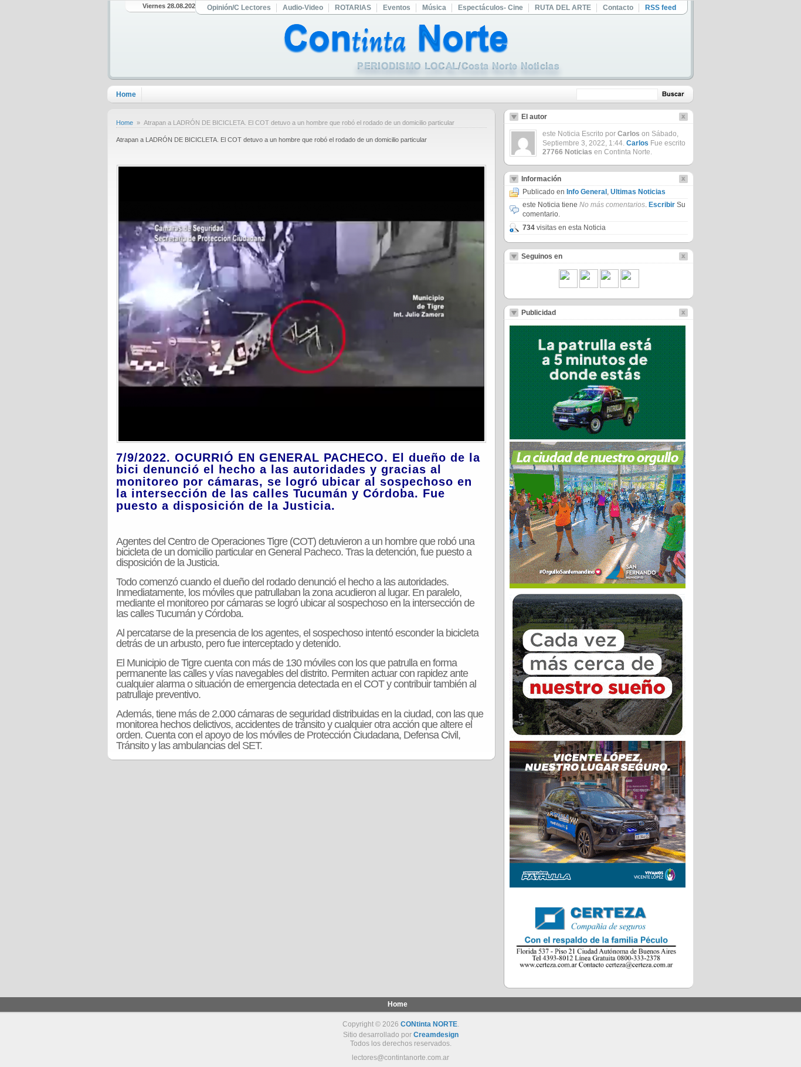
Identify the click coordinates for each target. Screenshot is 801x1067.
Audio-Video (303, 8)
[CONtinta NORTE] (423, 52)
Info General (586, 192)
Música (434, 8)
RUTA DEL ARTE (563, 8)
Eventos (396, 8)
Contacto (618, 8)
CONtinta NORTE (428, 1024)
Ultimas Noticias (638, 192)
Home (126, 94)
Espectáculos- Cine (490, 8)
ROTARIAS (353, 8)
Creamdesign (436, 1035)
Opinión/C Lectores (239, 8)
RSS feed (660, 8)
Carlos (637, 143)
